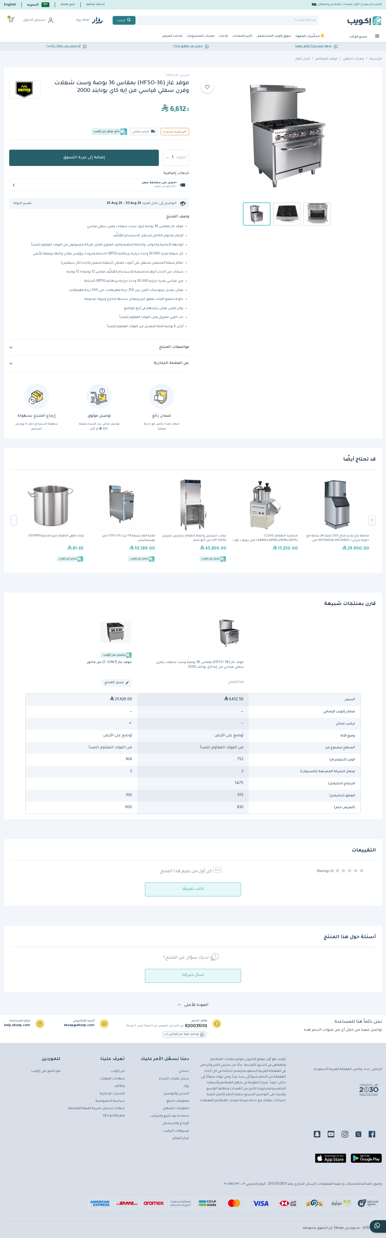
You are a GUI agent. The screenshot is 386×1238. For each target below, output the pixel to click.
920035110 (196, 1026)
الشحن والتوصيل (176, 1094)
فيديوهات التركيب (176, 1131)
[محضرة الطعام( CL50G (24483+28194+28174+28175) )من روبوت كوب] (264, 520)
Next (372, 520)
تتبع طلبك (67, 4)
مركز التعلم (181, 1138)
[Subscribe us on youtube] (334, 1135)
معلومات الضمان (176, 1108)
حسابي (184, 1071)
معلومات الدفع (177, 1101)
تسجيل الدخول (34, 20)
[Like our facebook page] (375, 1135)
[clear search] (137, 20)
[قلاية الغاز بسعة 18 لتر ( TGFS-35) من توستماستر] (122, 520)
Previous (14, 520)
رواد (186, 1086)
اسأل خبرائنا (193, 975)
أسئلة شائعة (95, 4)
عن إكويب (118, 1071)
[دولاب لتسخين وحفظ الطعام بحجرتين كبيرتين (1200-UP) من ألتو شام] (193, 520)
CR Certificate (114, 1116)
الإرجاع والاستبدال (176, 1123)
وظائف (119, 1086)
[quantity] (176, 158)
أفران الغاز (302, 59)
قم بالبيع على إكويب (45, 1071)
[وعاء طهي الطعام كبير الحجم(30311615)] (50, 520)
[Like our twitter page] (361, 1135)
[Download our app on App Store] (330, 1160)
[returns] (36, 396)
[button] (38, 4)
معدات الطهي (353, 59)
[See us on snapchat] (320, 1135)
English (10, 4)
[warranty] (161, 396)
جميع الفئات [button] (358, 37)
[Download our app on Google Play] (366, 1160)
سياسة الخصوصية (110, 1101)
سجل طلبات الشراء (174, 1079)
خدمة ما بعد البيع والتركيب (169, 1116)
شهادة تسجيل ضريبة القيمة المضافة (96, 1108)
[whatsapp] (378, 1226)
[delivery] (99, 396)
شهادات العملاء (112, 1079)
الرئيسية (375, 59)
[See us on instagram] (348, 1135)
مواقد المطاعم (326, 59)
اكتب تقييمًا (193, 889)
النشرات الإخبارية (112, 1094)
